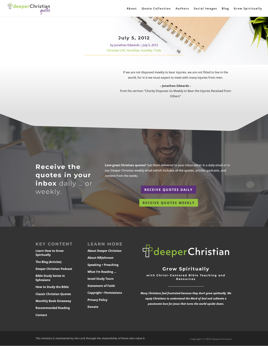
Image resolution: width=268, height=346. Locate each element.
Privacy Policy (97, 300)
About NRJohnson (101, 258)
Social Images (205, 8)
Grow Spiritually (248, 8)
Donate (93, 307)
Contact (41, 315)
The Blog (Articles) (48, 262)
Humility (146, 50)
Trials (157, 50)
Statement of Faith (101, 286)
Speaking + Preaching (103, 265)
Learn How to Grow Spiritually (50, 253)
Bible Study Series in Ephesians (50, 278)
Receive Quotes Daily (168, 189)
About (132, 8)
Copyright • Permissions (105, 293)
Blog (225, 8)
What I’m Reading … (102, 272)
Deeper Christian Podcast (54, 269)
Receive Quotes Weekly (169, 203)
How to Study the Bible (52, 287)
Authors (182, 8)
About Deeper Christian (105, 251)
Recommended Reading (53, 308)
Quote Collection (156, 8)
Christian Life (116, 50)
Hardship (133, 50)
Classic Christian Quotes (53, 294)
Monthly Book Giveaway (53, 301)
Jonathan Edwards (126, 45)
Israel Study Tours (101, 279)
